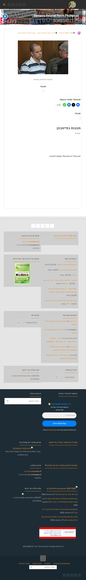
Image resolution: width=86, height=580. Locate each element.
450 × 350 (69, 33)
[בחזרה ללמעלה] (43, 558)
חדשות (72, 19)
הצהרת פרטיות (24, 563)
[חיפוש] (7, 401)
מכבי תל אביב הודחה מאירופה (66, 494)
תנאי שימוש (36, 563)
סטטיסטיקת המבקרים (62, 563)
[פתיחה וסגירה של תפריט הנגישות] (5, 16)
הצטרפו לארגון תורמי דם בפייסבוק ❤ (61, 465)
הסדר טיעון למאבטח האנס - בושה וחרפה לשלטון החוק (53, 19)
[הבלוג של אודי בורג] (72, 4)
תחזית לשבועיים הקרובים (67, 264)
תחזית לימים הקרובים (69, 270)
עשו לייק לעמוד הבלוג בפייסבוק (63, 442)
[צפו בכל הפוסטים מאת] (76, 33)
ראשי (75, 275)
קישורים (47, 563)
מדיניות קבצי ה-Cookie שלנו (52, 534)
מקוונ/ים (30, 241)
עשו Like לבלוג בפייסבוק (65, 235)
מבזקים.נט (51, 488)
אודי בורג (73, 321)
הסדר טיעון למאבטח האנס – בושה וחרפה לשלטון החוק (36, 33)
